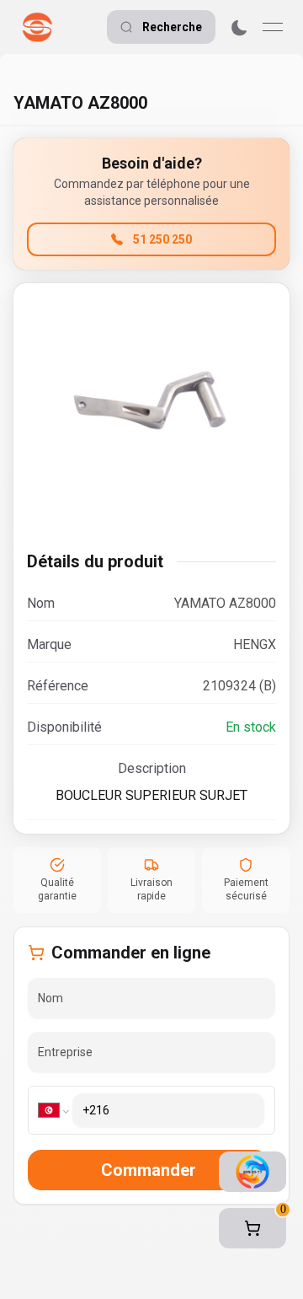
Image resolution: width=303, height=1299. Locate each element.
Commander (148, 1170)
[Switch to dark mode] (239, 27)
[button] (252, 1228)
